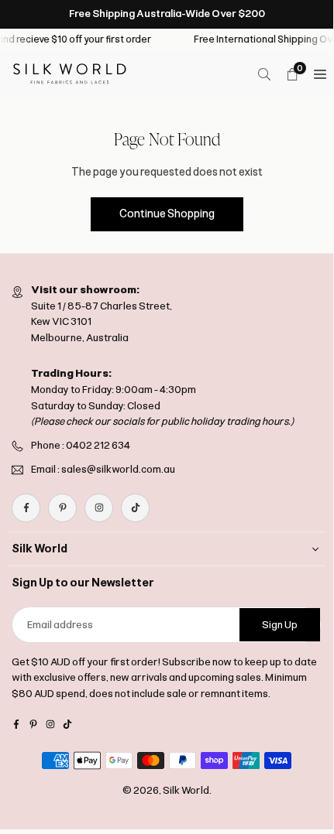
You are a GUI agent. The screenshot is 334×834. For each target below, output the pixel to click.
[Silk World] (70, 73)
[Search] (264, 74)
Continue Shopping (167, 213)
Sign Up (280, 625)
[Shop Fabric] (320, 74)
